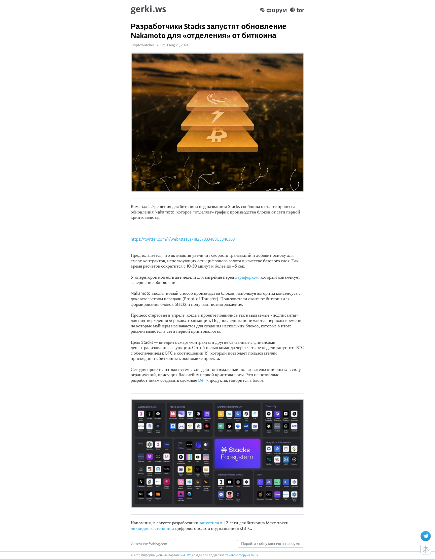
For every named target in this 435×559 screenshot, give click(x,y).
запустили (209, 522)
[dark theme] (425, 549)
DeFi (202, 380)
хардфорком (247, 277)
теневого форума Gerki (241, 555)
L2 (150, 206)
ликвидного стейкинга (152, 528)
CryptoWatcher (142, 45)
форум (276, 10)
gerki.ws (148, 8)
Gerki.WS (185, 555)
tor (300, 10)
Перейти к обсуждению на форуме (270, 543)
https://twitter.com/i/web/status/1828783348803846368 (183, 239)
